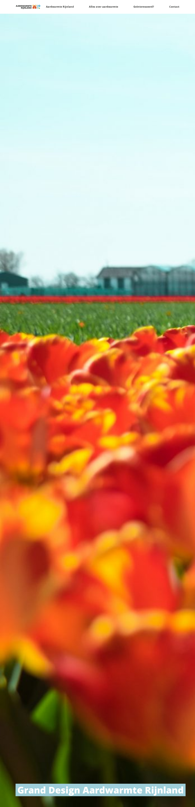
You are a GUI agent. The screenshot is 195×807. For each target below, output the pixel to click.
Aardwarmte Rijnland (60, 6)
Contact (174, 6)
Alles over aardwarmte (103, 6)
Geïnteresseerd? (143, 6)
